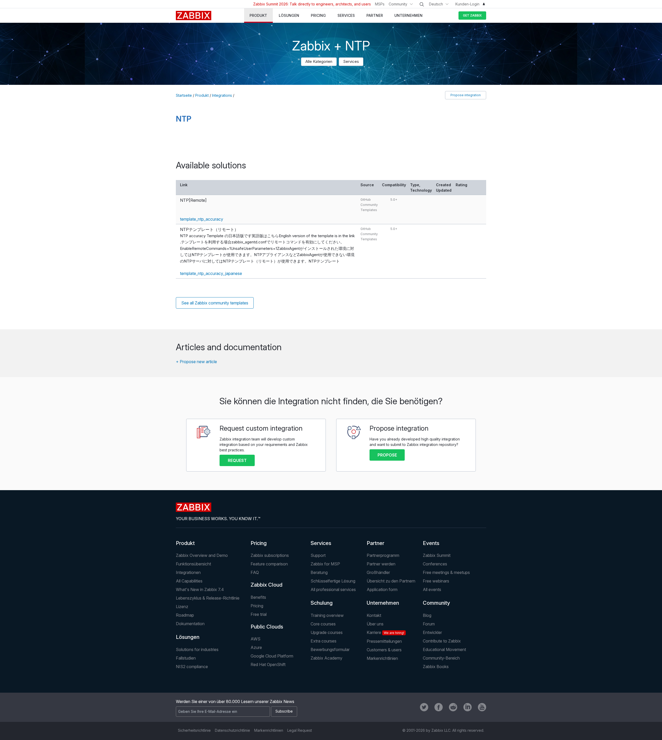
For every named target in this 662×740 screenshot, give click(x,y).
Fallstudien (186, 658)
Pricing (259, 543)
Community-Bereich (441, 658)
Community (398, 4)
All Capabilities (189, 581)
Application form (382, 589)
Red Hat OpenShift (268, 664)
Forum (429, 623)
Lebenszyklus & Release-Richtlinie (207, 598)
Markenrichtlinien (382, 658)
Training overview (327, 615)
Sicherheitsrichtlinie (194, 730)
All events (432, 589)
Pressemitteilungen (384, 641)
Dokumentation (190, 623)
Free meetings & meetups (446, 572)
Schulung (322, 603)
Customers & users (384, 649)
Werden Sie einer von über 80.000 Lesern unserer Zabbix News (235, 701)
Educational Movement (444, 649)
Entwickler (432, 632)
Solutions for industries (197, 649)
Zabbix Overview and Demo (202, 555)
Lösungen (187, 637)
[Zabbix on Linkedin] (467, 707)
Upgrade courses (327, 632)
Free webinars (436, 581)
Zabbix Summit (436, 555)
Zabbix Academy (326, 658)
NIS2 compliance (192, 666)
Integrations (222, 95)
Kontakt (374, 615)
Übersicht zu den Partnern (391, 581)
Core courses (323, 623)
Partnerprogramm (383, 555)
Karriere (385, 632)
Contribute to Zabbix (442, 641)
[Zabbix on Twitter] (424, 707)
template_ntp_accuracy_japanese (211, 273)
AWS (255, 638)
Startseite (184, 95)
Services (351, 61)
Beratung (319, 572)
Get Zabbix (472, 15)
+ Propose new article (196, 361)
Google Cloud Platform (272, 656)
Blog (427, 615)
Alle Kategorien (318, 61)
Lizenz (182, 606)
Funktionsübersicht (193, 563)
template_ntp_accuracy (201, 219)
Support (318, 555)
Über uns (375, 623)
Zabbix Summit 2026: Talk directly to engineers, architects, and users (312, 4)
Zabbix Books (436, 666)
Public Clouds (267, 627)
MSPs (380, 4)
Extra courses (323, 641)
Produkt (202, 95)
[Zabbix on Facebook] (438, 707)
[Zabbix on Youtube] (482, 707)
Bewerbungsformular (330, 649)
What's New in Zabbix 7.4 (200, 589)
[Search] (422, 4)
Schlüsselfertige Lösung (333, 581)
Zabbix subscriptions (270, 555)
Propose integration (465, 95)
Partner (375, 543)
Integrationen (188, 572)
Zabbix (193, 15)
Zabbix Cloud (266, 585)
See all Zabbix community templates (214, 302)
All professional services (333, 589)
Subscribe (284, 711)
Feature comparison (269, 563)
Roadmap (185, 615)
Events (431, 543)
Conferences (435, 563)
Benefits (258, 597)
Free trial (259, 614)
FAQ (255, 572)
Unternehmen (383, 603)
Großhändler (378, 572)
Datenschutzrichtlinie (232, 730)
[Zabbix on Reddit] (453, 707)
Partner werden (381, 563)
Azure (256, 647)
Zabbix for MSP (325, 563)
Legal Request (299, 730)
